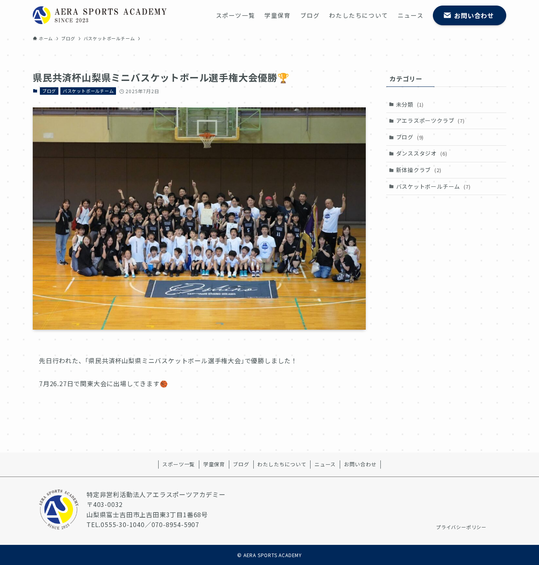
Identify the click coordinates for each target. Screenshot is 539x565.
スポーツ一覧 (178, 464)
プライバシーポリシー (461, 527)
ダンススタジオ (421, 153)
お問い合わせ (360, 464)
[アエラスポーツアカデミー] (100, 15)
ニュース (325, 464)
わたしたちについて (281, 464)
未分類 (410, 104)
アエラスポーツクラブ (430, 120)
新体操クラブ (419, 170)
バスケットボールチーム (88, 91)
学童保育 (214, 464)
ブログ (49, 91)
